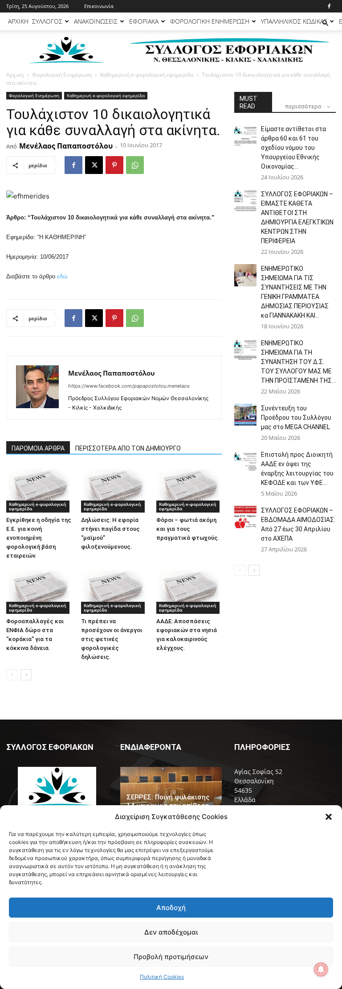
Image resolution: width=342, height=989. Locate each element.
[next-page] (26, 674)
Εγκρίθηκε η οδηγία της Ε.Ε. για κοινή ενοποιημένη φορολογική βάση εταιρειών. (38, 538)
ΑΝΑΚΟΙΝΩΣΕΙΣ (96, 21)
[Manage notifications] (321, 969)
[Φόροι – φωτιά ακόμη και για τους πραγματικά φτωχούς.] (189, 490)
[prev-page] (11, 674)
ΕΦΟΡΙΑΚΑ (144, 21)
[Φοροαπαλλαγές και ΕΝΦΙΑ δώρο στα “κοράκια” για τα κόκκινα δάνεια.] (39, 591)
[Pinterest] (114, 165)
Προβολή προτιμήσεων (171, 956)
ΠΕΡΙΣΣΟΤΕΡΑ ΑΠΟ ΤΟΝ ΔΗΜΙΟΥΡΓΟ (128, 448)
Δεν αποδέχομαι (171, 932)
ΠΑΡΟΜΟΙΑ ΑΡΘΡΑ (38, 448)
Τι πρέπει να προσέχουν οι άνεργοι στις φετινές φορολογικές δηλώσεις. (111, 639)
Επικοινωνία (99, 6)
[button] (328, 816)
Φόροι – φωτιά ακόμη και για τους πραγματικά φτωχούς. (188, 529)
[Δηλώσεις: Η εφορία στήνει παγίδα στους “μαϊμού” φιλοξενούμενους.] (114, 490)
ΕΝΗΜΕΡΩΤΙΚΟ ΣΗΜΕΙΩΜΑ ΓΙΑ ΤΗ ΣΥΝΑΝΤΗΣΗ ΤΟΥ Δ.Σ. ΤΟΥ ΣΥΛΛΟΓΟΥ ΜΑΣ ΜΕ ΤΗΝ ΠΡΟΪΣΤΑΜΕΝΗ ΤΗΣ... (298, 361)
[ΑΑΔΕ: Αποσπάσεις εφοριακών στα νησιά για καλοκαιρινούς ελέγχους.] (189, 591)
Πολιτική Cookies (162, 976)
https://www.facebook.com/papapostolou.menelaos (129, 386)
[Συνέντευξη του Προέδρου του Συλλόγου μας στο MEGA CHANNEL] (245, 415)
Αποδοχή (171, 907)
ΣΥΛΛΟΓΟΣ (47, 21)
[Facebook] (329, 6)
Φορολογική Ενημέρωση (62, 75)
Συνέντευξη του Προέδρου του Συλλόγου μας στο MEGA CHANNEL (296, 417)
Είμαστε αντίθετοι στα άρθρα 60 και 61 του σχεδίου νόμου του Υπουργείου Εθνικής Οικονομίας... (293, 147)
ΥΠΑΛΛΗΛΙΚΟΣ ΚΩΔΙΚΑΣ (294, 21)
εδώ (62, 276)
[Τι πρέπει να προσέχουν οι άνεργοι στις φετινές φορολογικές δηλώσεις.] (114, 591)
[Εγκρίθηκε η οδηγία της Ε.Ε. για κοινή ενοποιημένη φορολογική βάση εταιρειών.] (39, 490)
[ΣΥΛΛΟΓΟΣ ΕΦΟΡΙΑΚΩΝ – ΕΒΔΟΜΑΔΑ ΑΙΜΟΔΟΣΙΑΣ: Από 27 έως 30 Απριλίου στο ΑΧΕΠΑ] (245, 517)
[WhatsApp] (135, 165)
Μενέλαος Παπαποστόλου (66, 146)
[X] (94, 165)
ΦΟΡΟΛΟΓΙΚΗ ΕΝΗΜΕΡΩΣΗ (209, 21)
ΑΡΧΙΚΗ (18, 21)
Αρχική (15, 75)
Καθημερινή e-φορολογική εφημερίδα (146, 75)
